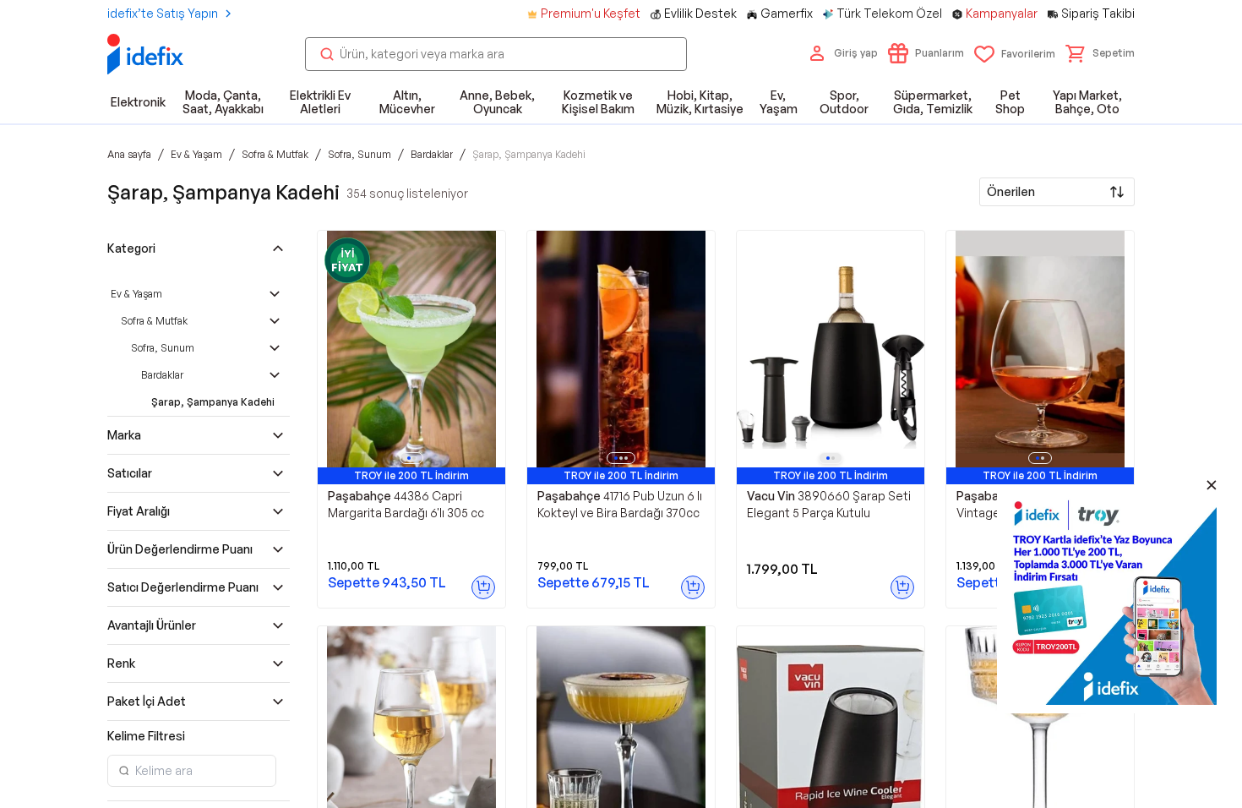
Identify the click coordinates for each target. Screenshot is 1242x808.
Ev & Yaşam (136, 293)
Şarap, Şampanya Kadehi (213, 402)
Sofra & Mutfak (154, 320)
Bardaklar (162, 375)
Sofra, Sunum (162, 347)
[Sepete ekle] (483, 587)
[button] (1100, 53)
